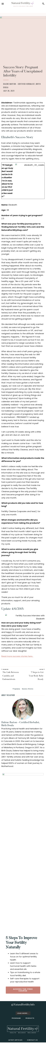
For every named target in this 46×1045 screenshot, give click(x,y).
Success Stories (27, 689)
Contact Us (32, 1040)
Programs (16, 1018)
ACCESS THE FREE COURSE (23, 990)
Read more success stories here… (17, 656)
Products (30, 1018)
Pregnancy (16, 689)
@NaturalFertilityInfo (23, 1004)
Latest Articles (15, 1040)
